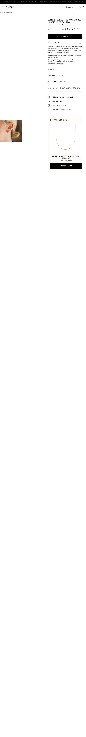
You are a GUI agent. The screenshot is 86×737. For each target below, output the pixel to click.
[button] (83, 7)
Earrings (9, 12)
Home (2, 12)
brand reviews (78, 29)
